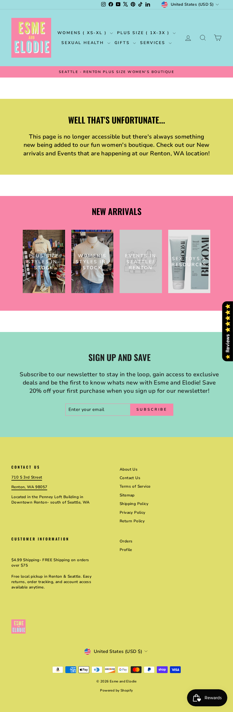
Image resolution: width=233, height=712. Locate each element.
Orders (126, 541)
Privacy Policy (132, 512)
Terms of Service (135, 486)
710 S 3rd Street (26, 477)
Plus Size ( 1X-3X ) (144, 33)
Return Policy (132, 521)
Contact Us (130, 478)
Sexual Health (83, 42)
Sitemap (127, 495)
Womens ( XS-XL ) (83, 33)
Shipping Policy (134, 503)
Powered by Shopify (116, 690)
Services (153, 42)
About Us (129, 469)
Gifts (123, 42)
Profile (126, 549)
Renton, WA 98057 (29, 487)
